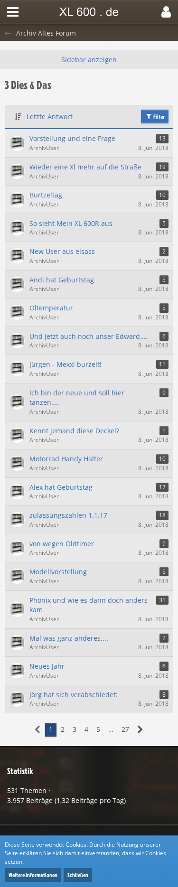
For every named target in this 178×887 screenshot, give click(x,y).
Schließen (77, 875)
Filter (158, 116)
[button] (13, 11)
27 (125, 729)
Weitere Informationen (33, 875)
